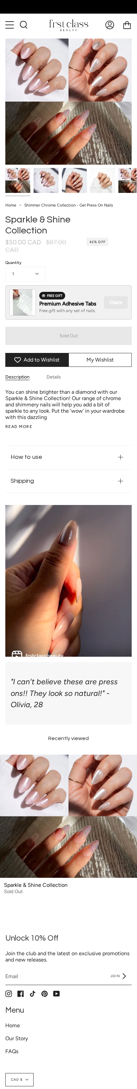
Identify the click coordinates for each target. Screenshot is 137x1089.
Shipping (22, 481)
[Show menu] (10, 25)
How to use (26, 457)
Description (17, 377)
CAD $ (17, 1079)
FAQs (11, 1051)
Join (115, 976)
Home (10, 205)
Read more (18, 427)
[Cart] (127, 25)
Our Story (16, 1038)
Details (54, 377)
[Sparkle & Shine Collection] (17, 180)
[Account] (109, 25)
